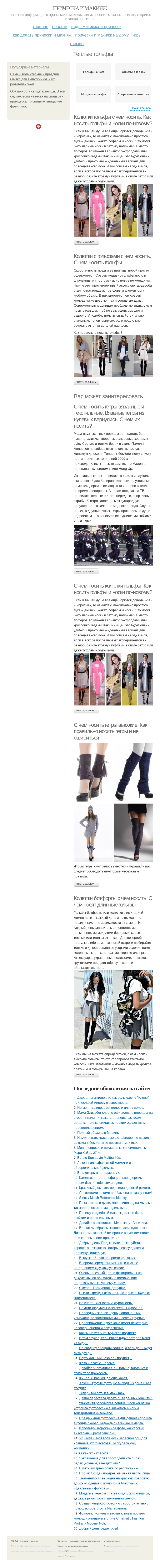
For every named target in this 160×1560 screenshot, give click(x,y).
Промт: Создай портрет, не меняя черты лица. (115, 1473)
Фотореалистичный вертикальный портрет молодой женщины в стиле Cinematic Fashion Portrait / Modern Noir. (109, 1518)
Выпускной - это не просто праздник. (107, 1257)
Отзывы (77, 43)
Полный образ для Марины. (98, 1132)
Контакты (62, 1540)
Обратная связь (112, 1540)
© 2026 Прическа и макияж (24, 1540)
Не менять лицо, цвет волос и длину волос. (110, 1107)
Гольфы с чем (93, 72)
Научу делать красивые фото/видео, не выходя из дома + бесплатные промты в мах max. (112, 1140)
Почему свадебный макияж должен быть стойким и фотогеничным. (108, 1215)
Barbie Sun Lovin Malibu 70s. (99, 1157)
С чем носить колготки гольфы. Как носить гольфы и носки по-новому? (113, 589)
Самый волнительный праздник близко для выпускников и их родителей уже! (34, 79)
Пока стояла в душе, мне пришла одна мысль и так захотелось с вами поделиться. (113, 1205)
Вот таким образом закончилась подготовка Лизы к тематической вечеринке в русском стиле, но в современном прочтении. (112, 1232)
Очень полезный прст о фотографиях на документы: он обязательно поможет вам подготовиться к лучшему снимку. (108, 1277)
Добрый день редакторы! (98, 1528)
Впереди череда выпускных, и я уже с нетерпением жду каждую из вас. (106, 1265)
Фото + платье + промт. (97, 1362)
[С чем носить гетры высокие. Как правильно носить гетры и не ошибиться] (113, 802)
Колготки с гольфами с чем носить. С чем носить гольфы (112, 259)
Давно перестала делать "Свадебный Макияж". (115, 1398)
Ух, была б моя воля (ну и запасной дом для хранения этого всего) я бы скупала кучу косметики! (110, 1443)
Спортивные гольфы (133, 94)
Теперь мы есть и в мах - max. (102, 1393)
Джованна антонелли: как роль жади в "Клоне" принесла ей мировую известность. (111, 1100)
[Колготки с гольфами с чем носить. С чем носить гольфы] (113, 356)
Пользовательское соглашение (84, 1540)
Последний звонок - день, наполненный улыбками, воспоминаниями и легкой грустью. (109, 1315)
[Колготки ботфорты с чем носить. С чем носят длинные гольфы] (113, 1009)
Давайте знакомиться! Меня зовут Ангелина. (113, 1222)
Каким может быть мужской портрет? (107, 1332)
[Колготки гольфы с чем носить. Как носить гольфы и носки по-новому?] (113, 210)
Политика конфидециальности (73, 1545)
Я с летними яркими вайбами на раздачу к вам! (115, 1192)
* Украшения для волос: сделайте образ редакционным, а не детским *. (107, 1460)
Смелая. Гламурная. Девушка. (102, 1287)
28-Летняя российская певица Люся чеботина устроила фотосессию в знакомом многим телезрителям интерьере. (112, 1408)
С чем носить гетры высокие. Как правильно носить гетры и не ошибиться (110, 731)
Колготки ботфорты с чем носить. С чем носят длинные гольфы (113, 901)
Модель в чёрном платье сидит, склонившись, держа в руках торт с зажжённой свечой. (112, 1496)
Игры (136, 35)
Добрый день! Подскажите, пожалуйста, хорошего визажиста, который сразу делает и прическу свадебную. (109, 1247)
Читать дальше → (86, 241)
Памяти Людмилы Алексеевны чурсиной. (111, 1307)
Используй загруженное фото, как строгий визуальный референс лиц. (109, 1430)
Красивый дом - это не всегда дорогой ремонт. (115, 1187)
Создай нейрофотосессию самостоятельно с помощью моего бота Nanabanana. (111, 1506)
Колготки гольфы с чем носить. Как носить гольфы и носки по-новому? (113, 120)
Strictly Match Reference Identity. (103, 1197)
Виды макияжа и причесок (96, 26)
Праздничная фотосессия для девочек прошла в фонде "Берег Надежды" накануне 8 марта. (113, 1420)
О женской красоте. (94, 1453)
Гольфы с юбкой (133, 72)
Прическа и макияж (80, 7)
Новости (60, 26)
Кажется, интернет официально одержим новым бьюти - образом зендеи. (108, 1180)
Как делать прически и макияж (42, 35)
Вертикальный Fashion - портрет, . (105, 1357)
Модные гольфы (93, 94)
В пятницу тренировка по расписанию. (109, 1468)
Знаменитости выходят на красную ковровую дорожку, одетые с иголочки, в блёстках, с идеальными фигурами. (111, 1483)
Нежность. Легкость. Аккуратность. (106, 1302)
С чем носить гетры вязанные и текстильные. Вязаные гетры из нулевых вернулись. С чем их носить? (109, 416)
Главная (40, 26)
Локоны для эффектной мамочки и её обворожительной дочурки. (104, 1165)
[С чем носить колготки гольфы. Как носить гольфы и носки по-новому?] (113, 679)
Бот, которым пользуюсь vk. (98, 1172)
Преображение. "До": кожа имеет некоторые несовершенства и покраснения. (111, 1325)
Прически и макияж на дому (102, 35)
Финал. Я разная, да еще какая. (103, 1377)
